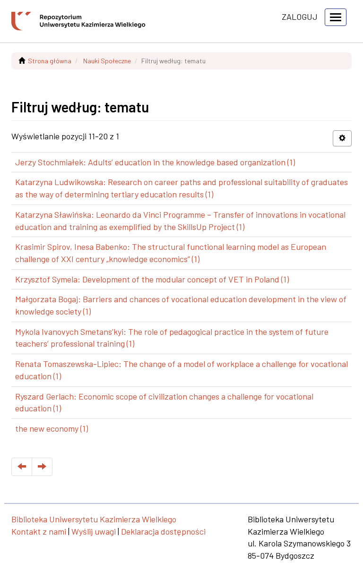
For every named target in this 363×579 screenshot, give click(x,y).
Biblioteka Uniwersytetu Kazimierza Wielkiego (93, 519)
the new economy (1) (51, 428)
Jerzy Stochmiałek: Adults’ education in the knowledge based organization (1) (155, 162)
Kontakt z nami (38, 531)
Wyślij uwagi (93, 531)
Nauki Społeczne (107, 61)
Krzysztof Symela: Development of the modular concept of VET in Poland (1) (152, 279)
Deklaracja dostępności (163, 531)
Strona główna (49, 61)
